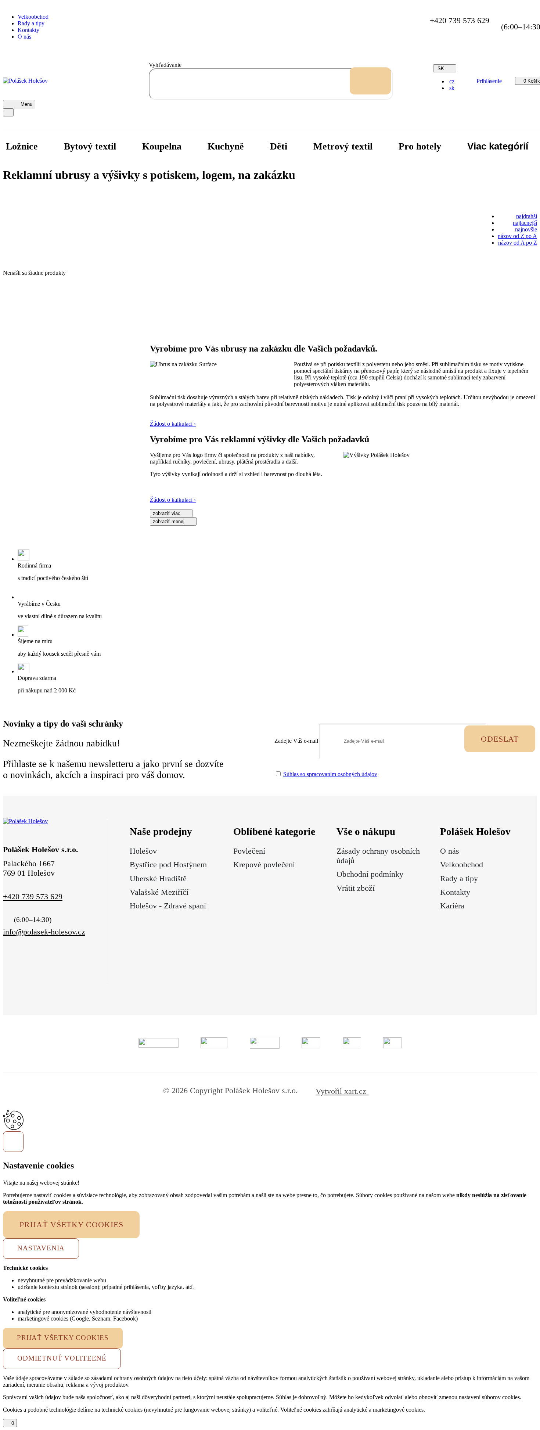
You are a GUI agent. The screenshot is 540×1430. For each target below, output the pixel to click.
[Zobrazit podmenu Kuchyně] (255, 146)
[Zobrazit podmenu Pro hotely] (453, 146)
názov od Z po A (517, 236)
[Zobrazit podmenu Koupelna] (193, 146)
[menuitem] (451, 81)
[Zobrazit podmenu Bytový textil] (128, 146)
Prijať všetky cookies (71, 1224)
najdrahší (526, 216)
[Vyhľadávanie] (370, 80)
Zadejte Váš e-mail (296, 741)
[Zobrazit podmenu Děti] (299, 146)
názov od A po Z (517, 242)
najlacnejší (525, 223)
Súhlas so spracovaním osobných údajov (330, 774)
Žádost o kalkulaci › (173, 424)
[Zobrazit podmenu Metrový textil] (384, 146)
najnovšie (526, 229)
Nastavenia (41, 1248)
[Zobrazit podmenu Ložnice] (49, 146)
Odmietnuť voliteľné (62, 1358)
